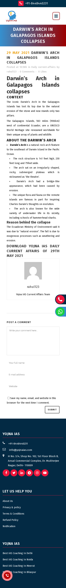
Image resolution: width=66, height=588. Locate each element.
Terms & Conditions (13, 513)
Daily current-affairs (43, 67)
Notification (9, 526)
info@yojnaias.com (20, 449)
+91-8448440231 (36, 3)
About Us (8, 501)
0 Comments (27, 71)
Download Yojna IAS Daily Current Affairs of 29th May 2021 (33, 251)
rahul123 (12, 71)
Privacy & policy (12, 507)
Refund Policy (10, 520)
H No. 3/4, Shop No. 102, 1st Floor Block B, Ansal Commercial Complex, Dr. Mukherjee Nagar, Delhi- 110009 (33, 461)
